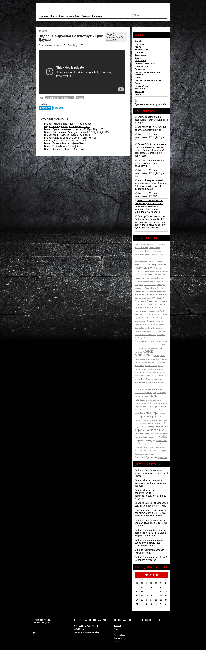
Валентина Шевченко (158, 291)
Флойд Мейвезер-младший (156, 433)
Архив (116, 641)
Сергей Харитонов (141, 406)
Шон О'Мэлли (145, 450)
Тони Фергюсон (141, 423)
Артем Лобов (158, 281)
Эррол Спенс (162, 458)
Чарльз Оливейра (155, 447)
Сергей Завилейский (142, 403)
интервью (163, 338)
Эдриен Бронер (144, 454)
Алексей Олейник (149, 271)
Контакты (97, 16)
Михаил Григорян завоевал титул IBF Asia (149, 551)
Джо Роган (142, 318)
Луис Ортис (160, 359)
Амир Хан (150, 275)
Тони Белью (163, 420)
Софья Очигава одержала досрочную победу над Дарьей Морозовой (149, 543)
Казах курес (140, 55)
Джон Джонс (147, 321)
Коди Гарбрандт (152, 348)
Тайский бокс (141, 86)
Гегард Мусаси (146, 298)
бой (151, 288)
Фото (61, 16)
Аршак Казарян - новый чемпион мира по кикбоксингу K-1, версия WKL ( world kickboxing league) (151, 184)
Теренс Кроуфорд (146, 417)
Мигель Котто (156, 372)
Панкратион (140, 69)
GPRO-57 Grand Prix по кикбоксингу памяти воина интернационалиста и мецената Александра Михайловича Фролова (149, 206)
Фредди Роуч (153, 437)
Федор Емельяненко (158, 427)
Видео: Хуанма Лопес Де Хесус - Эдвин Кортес (70, 137)
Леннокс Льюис (149, 359)
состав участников (157, 406)
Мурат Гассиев (140, 376)
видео (80, 97)
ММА (163, 372)
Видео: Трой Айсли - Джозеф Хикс (63, 146)
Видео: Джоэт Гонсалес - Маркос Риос (65, 140)
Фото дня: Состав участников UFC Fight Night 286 (149, 137)
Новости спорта (143, 66)
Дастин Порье (148, 305)
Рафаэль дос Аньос (146, 386)
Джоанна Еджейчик (153, 318)
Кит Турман (142, 348)
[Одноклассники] (43, 31)
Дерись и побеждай (141, 311)
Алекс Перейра (149, 258)
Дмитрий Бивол (157, 324)
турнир (150, 423)
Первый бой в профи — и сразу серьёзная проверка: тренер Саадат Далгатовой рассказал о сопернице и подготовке (150, 150)
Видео (53, 16)
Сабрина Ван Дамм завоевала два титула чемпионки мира (151, 504)
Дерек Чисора (160, 308)
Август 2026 (151, 575)
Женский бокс (141, 49)
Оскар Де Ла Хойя (156, 379)
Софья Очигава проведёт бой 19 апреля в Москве (151, 558)
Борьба (138, 41)
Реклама (86, 16)
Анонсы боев (73, 16)
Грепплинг (140, 44)
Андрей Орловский (151, 278)
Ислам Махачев (141, 341)
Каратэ (138, 58)
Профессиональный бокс (147, 72)
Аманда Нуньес (140, 274)
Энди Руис (154, 454)
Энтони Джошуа (146, 457)
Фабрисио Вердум (141, 427)
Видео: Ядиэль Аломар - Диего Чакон (65, 143)
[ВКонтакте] (40, 31)
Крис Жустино (159, 356)
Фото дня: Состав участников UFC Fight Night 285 (149, 173)
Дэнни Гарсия (146, 331)
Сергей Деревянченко (155, 400)
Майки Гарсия (139, 366)
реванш (156, 386)
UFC (146, 251)
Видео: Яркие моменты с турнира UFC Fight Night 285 (73, 129)
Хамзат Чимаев (161, 441)
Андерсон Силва (160, 274)
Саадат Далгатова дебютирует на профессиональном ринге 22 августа (150, 494)
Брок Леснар (146, 291)
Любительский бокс (145, 63)
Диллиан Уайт (145, 324)
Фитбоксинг (140, 89)
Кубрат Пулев (139, 359)
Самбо (138, 77)
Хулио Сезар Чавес (141, 447)
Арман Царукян (147, 281)
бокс (154, 288)
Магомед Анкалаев (148, 362)
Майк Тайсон (160, 362)
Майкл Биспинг (151, 366)
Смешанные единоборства (148, 80)
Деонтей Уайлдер (144, 307)
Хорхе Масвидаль (161, 444)
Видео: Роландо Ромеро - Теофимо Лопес (67, 126)
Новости (44, 16)
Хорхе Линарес (149, 444)
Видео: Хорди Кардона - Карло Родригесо (67, 135)
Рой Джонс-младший (148, 393)
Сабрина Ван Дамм (141, 396)
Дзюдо (138, 46)
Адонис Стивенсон (151, 254)
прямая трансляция (148, 382)
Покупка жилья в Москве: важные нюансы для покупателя (150, 163)
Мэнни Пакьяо (154, 375)
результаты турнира (146, 389)
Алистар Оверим (162, 271)
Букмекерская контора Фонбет (151, 104)
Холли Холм (139, 444)
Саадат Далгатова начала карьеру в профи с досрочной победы (151, 483)
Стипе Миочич (152, 410)
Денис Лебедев (159, 304)
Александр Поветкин (156, 264)
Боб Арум (145, 288)
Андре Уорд (139, 278)
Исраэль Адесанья (155, 341)
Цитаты (138, 94)
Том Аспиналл (153, 420)
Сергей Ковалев (158, 403)
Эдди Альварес (155, 450)
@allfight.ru (80, 629)
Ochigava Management (147, 244)
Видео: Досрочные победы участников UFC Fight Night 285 (76, 132)
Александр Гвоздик (146, 261)
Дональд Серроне (141, 328)
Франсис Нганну (141, 437)
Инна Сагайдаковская (151, 338)
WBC (150, 251)
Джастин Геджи (154, 311)
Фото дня (139, 91)
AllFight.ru (48, 620)
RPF (146, 248)
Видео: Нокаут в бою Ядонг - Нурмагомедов (68, 123)
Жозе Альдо (156, 331)
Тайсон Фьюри (149, 413)
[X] (46, 31)
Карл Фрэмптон (156, 344)
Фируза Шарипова (146, 430)
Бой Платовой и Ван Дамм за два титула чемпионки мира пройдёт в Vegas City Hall (151, 513)
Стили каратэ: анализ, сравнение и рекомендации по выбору (151, 120)
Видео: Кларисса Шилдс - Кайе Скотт (65, 149)
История (139, 52)
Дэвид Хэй (151, 328)
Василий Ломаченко (146, 294)
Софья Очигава (140, 410)
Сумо (137, 83)
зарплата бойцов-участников (153, 335)
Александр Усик (144, 267)
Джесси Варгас (156, 314)
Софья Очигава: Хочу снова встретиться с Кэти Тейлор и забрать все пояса (150, 533)
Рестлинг (139, 75)
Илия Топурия (139, 338)
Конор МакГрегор (144, 353)
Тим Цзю (145, 420)
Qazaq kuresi (160, 244)
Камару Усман (145, 344)
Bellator (137, 244)
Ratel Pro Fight (140, 248)
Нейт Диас (145, 379)
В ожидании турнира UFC (60, 97)
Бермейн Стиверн (150, 285)
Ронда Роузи (161, 393)
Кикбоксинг (140, 61)
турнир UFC (160, 423)
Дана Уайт (152, 301)
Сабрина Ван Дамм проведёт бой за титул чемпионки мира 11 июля (151, 523)
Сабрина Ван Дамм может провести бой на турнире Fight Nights (151, 473)
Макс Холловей (146, 369)
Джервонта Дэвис (144, 314)
